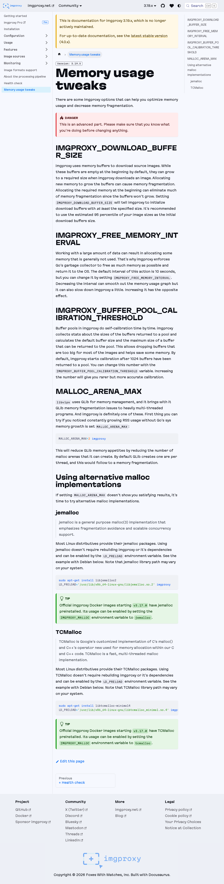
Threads (72, 834)
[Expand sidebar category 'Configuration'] (46, 36)
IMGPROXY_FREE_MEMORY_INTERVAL (202, 34)
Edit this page (72, 761)
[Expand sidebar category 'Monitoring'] (46, 63)
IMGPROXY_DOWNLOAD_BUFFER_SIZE (203, 22)
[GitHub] (163, 6)
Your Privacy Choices (183, 822)
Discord (72, 816)
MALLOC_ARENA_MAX (202, 58)
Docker (21, 816)
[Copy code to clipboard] (173, 438)
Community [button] (68, 6)
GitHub (21, 810)
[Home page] (59, 54)
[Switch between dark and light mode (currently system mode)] (179, 6)
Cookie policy (176, 816)
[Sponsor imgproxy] (171, 6)
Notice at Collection (183, 828)
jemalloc (196, 81)
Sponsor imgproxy (31, 822)
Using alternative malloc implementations (199, 70)
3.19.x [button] (148, 6)
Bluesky (71, 822)
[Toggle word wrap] (166, 705)
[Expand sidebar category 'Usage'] (46, 42)
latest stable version (149, 36)
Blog (119, 816)
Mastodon (74, 828)
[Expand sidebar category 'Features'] (46, 49)
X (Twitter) (74, 810)
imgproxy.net (39, 6)
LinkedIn (72, 840)
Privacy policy (177, 810)
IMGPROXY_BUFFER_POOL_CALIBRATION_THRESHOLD (203, 47)
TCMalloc (197, 87)
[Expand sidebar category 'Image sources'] (46, 56)
